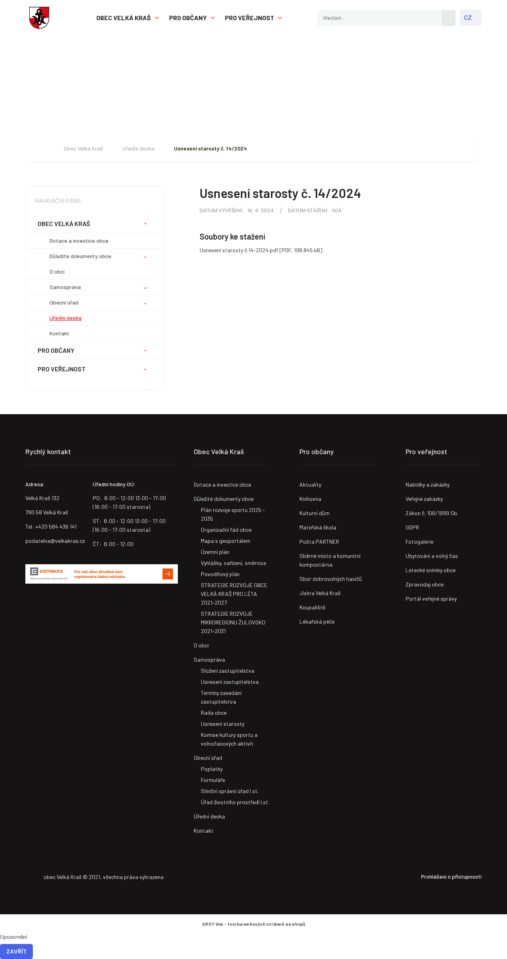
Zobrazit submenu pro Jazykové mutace (475, 18)
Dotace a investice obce (79, 240)
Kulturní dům (314, 513)
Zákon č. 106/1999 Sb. (432, 513)
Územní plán (215, 551)
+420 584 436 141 (55, 526)
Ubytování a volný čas (432, 555)
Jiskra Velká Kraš (320, 593)
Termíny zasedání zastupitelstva (221, 697)
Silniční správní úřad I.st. (230, 791)
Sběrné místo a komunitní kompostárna (329, 560)
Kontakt (59, 333)
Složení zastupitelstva (227, 670)
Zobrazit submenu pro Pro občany (212, 18)
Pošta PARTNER (319, 541)
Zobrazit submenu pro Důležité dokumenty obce (145, 257)
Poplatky (212, 768)
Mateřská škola (317, 527)
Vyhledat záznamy (449, 18)
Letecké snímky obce (431, 570)
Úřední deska (138, 148)
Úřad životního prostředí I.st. (235, 802)
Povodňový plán (220, 574)
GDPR (412, 527)
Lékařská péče (317, 621)
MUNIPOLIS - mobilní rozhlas (64, 607)
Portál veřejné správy (431, 598)
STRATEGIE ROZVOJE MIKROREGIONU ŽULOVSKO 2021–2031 (233, 622)
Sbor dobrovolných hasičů (330, 578)
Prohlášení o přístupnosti (451, 876)
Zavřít (16, 951)
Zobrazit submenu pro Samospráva (145, 288)
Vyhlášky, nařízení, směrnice (233, 562)
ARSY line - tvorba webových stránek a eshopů (253, 924)
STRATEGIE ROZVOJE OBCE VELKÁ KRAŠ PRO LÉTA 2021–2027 (234, 594)
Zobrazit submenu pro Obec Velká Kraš (156, 18)
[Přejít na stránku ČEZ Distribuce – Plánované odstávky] (101, 574)
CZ (468, 17)
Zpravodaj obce (425, 584)
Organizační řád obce (226, 529)
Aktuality (310, 484)
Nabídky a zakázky (428, 484)
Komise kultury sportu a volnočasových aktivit (229, 739)
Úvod (40, 148)
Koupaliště (312, 607)
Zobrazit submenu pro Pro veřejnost (279, 18)
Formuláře (213, 779)
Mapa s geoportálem (225, 540)
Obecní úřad (64, 302)
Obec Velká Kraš (39, 18)
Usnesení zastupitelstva (230, 681)
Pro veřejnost (249, 17)
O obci (57, 271)
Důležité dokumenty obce (80, 256)
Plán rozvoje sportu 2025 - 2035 (233, 514)
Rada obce (214, 712)
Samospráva (65, 287)
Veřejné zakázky (424, 498)
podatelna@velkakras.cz (55, 540)
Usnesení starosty (222, 723)
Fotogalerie (419, 541)
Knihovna (310, 498)
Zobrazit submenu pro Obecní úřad (145, 303)
